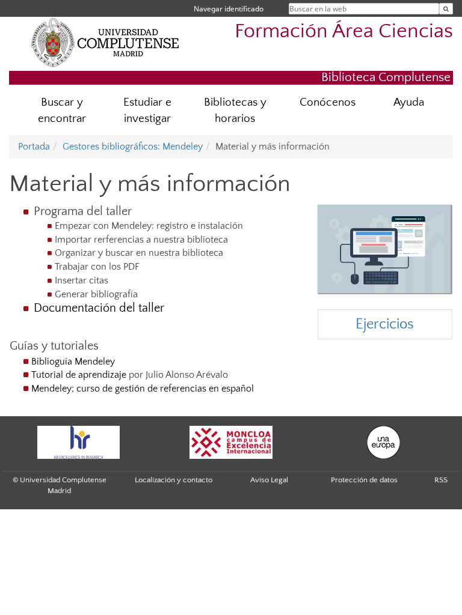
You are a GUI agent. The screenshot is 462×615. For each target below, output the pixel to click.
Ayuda (408, 102)
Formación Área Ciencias (344, 31)
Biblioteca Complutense (386, 77)
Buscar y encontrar (62, 110)
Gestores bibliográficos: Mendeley (133, 146)
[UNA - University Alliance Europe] (383, 442)
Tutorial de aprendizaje (78, 374)
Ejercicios (385, 324)
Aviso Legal (269, 480)
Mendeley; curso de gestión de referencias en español (143, 388)
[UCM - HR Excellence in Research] (78, 442)
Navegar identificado (228, 9)
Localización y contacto (173, 480)
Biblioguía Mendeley (73, 361)
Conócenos (328, 102)
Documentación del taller (99, 308)
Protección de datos (364, 480)
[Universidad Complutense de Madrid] (105, 42)
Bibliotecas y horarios (235, 110)
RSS (441, 480)
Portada (34, 146)
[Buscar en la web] (446, 8)
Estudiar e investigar (147, 110)
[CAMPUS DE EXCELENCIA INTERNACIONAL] (231, 442)
